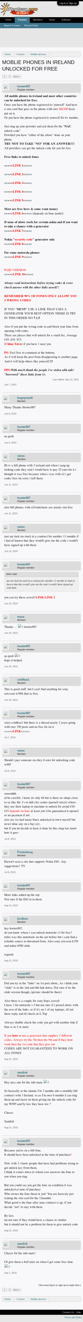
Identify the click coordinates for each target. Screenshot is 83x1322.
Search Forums (12, 25)
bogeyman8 (25, 397)
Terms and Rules (73, 1317)
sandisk (22, 1072)
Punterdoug (25, 852)
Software (66, 19)
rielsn (21, 455)
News (52, 19)
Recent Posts (31, 25)
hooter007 (23, 86)
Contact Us (68, 1312)
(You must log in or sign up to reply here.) (60, 1285)
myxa (20, 616)
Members (38, 19)
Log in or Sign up (68, 3)
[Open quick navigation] (78, 54)
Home (8, 19)
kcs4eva (22, 918)
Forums (22, 19)
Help (78, 1312)
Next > (16, 76)
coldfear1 (23, 679)
